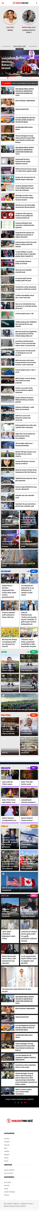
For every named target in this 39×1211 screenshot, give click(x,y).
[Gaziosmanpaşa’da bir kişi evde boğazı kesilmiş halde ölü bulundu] (7, 247)
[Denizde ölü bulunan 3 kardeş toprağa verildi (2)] (7, 466)
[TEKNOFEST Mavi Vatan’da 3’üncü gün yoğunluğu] (7, 483)
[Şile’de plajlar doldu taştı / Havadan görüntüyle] (7, 448)
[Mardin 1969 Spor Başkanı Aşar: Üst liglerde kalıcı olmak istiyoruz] (7, 457)
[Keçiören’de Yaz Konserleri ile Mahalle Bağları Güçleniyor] (7, 182)
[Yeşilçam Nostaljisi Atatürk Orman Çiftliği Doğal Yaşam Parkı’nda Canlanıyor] (7, 191)
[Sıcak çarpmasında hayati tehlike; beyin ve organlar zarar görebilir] (29, 949)
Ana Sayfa (7, 1182)
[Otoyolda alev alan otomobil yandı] (7, 500)
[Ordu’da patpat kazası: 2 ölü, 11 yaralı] (7, 375)
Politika (6, 1151)
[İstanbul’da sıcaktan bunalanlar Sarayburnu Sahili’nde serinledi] (7, 292)
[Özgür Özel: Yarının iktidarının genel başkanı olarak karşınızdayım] (7, 438)
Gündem (7, 1142)
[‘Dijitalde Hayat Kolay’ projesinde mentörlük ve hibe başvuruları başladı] (29, 632)
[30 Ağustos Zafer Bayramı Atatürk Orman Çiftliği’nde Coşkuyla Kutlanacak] (7, 218)
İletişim (6, 1195)
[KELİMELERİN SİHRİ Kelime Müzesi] (7, 132)
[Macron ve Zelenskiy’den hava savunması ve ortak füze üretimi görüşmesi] (7, 309)
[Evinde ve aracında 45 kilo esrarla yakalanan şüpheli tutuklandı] (7, 393)
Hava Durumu (8, 1173)
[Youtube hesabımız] (25, 1102)
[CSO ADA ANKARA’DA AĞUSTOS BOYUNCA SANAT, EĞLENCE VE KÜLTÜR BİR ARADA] (7, 122)
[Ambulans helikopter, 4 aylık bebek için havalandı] (7, 412)
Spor (5, 1148)
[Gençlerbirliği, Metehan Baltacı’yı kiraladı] (7, 266)
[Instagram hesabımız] (22, 1102)
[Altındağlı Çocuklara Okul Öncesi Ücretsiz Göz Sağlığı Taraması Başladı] (7, 200)
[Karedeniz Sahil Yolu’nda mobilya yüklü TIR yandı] (7, 283)
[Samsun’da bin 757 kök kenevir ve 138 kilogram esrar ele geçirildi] (7, 356)
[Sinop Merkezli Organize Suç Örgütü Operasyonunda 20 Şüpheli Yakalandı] (7, 237)
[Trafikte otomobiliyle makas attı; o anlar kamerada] (7, 300)
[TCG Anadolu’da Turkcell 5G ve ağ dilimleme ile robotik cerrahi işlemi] (29, 579)
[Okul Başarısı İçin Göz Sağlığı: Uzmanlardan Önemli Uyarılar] (7, 210)
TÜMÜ (19, 49)
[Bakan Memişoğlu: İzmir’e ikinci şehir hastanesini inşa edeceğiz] (10, 949)
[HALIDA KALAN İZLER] (7, 114)
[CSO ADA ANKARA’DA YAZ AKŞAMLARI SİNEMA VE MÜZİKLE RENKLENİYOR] (7, 1060)
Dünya (6, 1158)
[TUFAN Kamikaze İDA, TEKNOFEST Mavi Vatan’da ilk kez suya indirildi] (7, 327)
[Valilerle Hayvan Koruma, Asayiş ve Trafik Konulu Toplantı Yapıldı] (7, 174)
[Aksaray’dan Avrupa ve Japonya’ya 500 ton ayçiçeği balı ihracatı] (10, 632)
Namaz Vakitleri (9, 1170)
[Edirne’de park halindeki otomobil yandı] (7, 275)
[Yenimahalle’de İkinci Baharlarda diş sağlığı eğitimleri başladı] (7, 164)
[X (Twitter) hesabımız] (18, 1102)
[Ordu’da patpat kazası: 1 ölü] (7, 318)
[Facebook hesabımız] (15, 1102)
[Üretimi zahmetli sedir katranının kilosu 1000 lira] (10, 605)
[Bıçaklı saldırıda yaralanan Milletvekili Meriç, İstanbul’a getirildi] (7, 402)
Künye (6, 1161)
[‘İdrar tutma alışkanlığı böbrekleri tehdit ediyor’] (10, 925)
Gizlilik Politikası (9, 1192)
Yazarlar (6, 1138)
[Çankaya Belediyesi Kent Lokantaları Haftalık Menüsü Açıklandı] (7, 228)
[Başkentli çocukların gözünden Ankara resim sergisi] (7, 1070)
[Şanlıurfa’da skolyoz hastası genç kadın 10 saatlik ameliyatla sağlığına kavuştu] (29, 925)
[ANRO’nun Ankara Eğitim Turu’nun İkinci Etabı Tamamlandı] (7, 1094)
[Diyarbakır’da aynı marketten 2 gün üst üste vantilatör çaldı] (7, 509)
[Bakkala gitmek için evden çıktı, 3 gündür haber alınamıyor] (7, 430)
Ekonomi (7, 1145)
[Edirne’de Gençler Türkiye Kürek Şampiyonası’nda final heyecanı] (7, 475)
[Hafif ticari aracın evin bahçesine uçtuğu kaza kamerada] (7, 420)
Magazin (7, 1154)
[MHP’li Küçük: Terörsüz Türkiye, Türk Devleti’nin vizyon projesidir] (7, 383)
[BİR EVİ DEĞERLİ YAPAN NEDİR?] (7, 105)
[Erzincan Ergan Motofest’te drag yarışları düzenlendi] (7, 492)
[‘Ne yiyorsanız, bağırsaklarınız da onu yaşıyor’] (19, 976)
